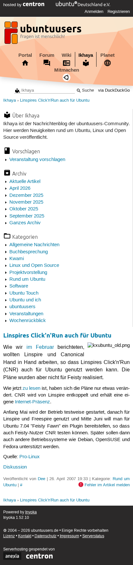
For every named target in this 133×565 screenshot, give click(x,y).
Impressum (69, 536)
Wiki (66, 55)
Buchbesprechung (28, 252)
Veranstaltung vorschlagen (37, 160)
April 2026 (19, 188)
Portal (25, 55)
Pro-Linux (29, 457)
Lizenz (9, 536)
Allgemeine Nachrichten (34, 245)
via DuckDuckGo (114, 90)
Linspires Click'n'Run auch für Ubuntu (54, 100)
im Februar (40, 347)
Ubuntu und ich (25, 300)
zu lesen (31, 388)
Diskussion (15, 467)
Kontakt (24, 536)
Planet (107, 55)
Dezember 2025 (26, 195)
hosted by (13, 4)
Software (18, 286)
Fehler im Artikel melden (107, 485)
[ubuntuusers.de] (43, 34)
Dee (41, 478)
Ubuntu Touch (23, 293)
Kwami (16, 259)
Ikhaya (85, 55)
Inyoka (31, 512)
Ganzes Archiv (25, 223)
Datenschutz (45, 536)
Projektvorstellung (28, 273)
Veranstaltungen (26, 314)
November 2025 (26, 202)
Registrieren (118, 11)
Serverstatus (93, 536)
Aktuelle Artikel (24, 182)
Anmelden (94, 11)
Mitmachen (66, 70)
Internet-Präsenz (32, 402)
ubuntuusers (22, 307)
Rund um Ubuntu (27, 279)
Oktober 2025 (23, 209)
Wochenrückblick (27, 321)
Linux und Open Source (34, 265)
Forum (46, 55)
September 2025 (26, 216)
